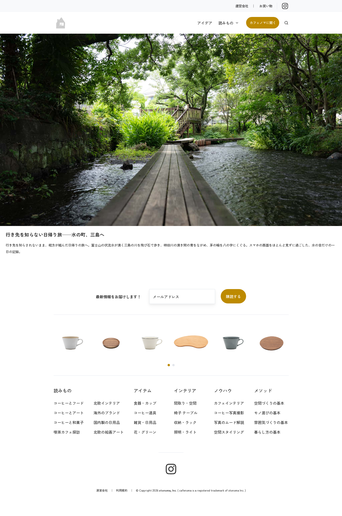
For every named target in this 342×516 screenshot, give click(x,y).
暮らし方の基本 (267, 432)
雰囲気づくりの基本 (271, 422)
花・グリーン (145, 432)
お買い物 (265, 5)
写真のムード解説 (229, 422)
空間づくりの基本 (269, 403)
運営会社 (241, 5)
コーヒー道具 (145, 412)
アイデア (204, 23)
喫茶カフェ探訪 (67, 432)
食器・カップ (145, 403)
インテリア (185, 390)
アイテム (143, 390)
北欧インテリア (107, 403)
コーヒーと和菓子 (69, 422)
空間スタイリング (229, 432)
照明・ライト (185, 432)
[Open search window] (286, 22)
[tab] (169, 365)
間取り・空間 (185, 403)
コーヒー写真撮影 (229, 412)
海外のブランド (107, 412)
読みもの (225, 23)
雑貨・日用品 (145, 422)
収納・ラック (185, 422)
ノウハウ (223, 390)
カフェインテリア (229, 403)
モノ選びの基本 (267, 412)
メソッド (263, 390)
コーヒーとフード (69, 403)
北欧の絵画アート (109, 432)
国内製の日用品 (107, 422)
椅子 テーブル (185, 412)
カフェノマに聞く (263, 22)
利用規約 (121, 490)
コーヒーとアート (69, 412)
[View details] (285, 6)
